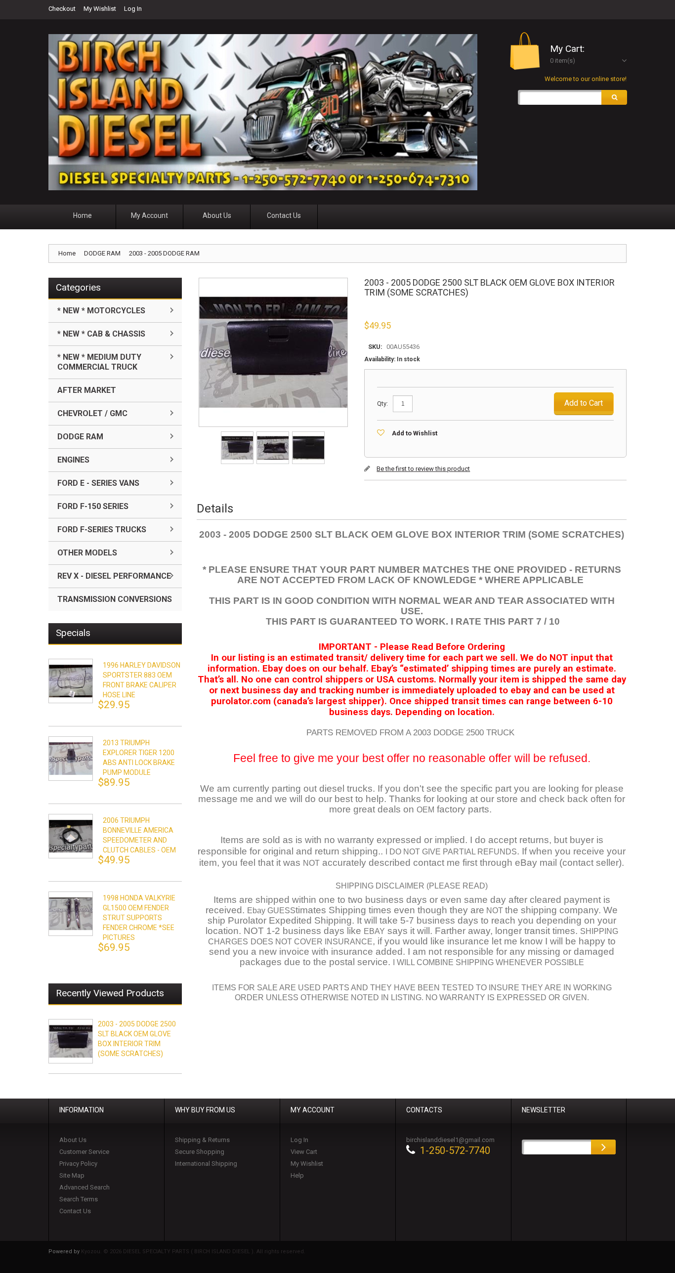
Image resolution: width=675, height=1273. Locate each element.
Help (297, 1175)
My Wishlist (100, 8)
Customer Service (84, 1151)
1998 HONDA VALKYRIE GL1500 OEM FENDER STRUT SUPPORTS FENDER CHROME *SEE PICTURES (139, 917)
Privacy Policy (78, 1163)
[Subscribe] (603, 1147)
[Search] (614, 97)
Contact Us (75, 1211)
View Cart (304, 1151)
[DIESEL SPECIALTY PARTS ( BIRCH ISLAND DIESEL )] (262, 112)
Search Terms (78, 1199)
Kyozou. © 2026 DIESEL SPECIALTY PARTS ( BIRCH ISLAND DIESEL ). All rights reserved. (193, 1251)
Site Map (71, 1175)
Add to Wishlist (414, 433)
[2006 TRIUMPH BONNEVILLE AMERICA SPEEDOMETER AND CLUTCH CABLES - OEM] (70, 836)
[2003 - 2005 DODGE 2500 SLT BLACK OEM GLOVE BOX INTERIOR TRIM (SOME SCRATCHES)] (238, 434)
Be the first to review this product (423, 468)
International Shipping (206, 1163)
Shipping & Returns (202, 1140)
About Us (72, 1140)
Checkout (62, 8)
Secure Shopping (199, 1151)
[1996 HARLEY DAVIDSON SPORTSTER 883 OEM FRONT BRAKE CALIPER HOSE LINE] (70, 681)
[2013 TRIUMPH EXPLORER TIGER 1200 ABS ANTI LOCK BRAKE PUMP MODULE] (70, 758)
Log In (133, 8)
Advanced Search (84, 1187)
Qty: (382, 403)
